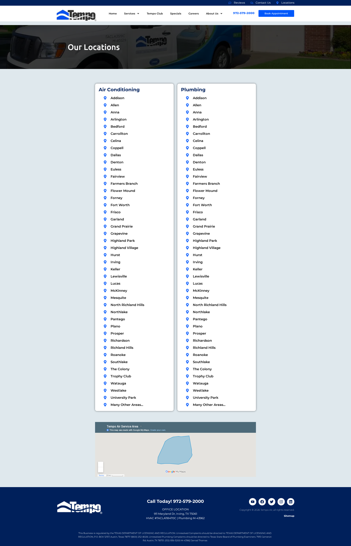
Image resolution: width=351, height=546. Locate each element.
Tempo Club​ (155, 13)
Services (129, 13)
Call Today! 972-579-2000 (175, 501)
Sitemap (289, 515)
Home (113, 13)
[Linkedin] (290, 501)
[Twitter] (271, 501)
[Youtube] (252, 501)
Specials (175, 13)
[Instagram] (281, 501)
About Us (212, 13)
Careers (193, 13)
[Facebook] (262, 501)
